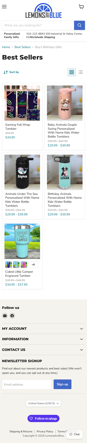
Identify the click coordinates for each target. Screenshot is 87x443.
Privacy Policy (45, 431)
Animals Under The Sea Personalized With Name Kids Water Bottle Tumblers (22, 200)
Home (6, 47)
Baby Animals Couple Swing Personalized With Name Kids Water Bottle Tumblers (63, 131)
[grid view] (71, 72)
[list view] (80, 72)
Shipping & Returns (21, 431)
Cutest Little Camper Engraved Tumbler (19, 274)
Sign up (62, 384)
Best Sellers (23, 47)
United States (41, 403)
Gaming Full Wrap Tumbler (17, 127)
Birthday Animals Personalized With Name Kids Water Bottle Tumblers (65, 200)
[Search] (79, 25)
